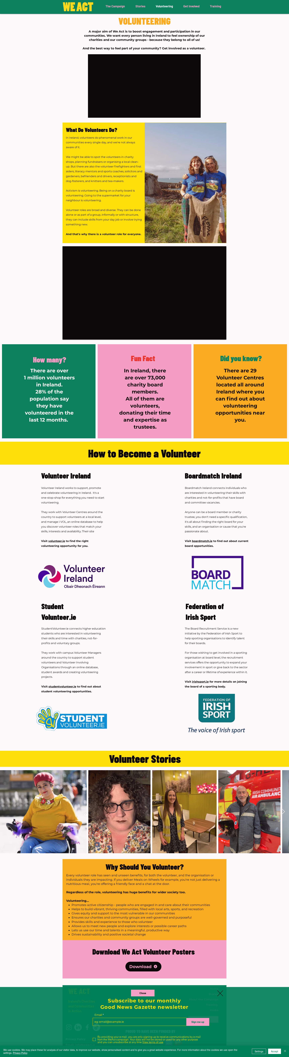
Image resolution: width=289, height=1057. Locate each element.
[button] (143, 993)
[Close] (285, 1051)
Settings (259, 1051)
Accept (274, 1051)
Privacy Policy (20, 1052)
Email (98, 1015)
